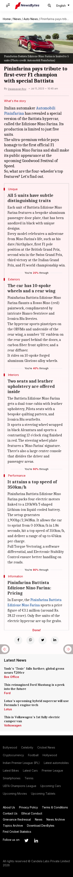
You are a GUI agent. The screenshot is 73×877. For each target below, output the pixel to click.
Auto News (31, 19)
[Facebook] (18, 640)
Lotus (8, 709)
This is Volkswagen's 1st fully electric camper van (32, 719)
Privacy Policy (28, 807)
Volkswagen (12, 725)
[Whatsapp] (30, 640)
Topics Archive (13, 825)
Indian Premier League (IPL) (21, 763)
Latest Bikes (11, 770)
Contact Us (10, 813)
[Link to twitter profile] (26, 840)
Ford (7, 693)
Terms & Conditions (55, 807)
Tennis (29, 778)
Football (33, 755)
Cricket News (46, 747)
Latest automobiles (56, 763)
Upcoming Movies (15, 793)
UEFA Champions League (19, 786)
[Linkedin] (55, 640)
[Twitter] (43, 640)
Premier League (52, 770)
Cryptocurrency (13, 755)
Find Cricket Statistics (17, 831)
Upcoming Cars (50, 786)
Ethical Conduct (31, 813)
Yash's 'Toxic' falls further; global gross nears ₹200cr (34, 671)
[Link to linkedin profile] (36, 840)
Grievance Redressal (17, 819)
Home (7, 19)
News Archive (55, 819)
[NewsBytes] (27, 6)
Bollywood (10, 747)
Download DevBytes (40, 825)
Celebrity (27, 747)
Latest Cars (30, 770)
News (17, 19)
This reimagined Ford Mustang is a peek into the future (34, 687)
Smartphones (11, 778)
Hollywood (50, 755)
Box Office (11, 677)
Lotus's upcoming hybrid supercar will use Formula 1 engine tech (36, 703)
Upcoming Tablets (43, 793)
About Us (9, 807)
